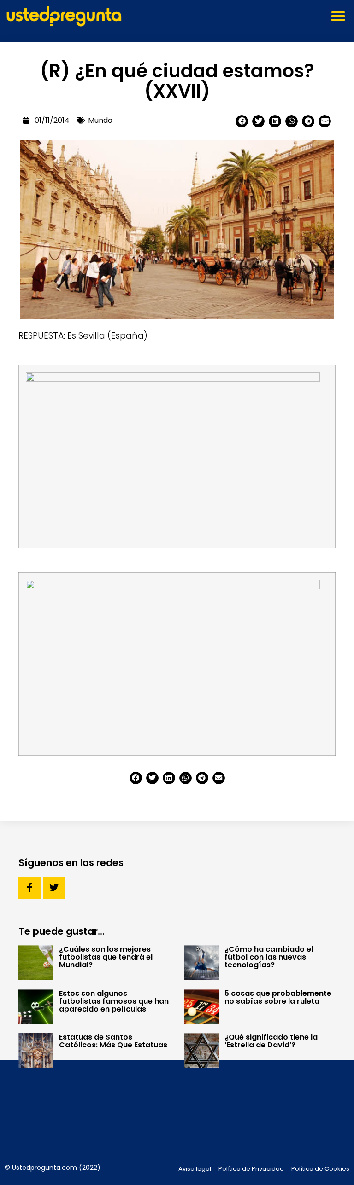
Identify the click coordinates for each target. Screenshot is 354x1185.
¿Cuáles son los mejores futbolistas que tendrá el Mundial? (106, 957)
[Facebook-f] (29, 888)
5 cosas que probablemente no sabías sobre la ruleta (277, 997)
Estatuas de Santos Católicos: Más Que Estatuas (113, 1041)
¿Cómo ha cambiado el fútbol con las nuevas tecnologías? (268, 957)
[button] (337, 16)
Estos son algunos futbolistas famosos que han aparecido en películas (114, 1001)
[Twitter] (54, 888)
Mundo (100, 120)
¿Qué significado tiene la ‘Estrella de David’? (271, 1041)
